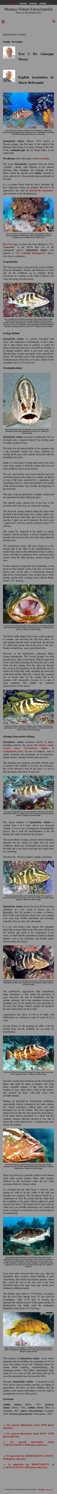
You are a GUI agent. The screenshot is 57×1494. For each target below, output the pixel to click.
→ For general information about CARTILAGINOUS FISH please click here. (28, 1443)
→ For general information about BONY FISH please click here (28, 1435)
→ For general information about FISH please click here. (28, 1426)
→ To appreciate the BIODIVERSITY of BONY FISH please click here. (28, 1457)
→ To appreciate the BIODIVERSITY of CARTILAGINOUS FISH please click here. (28, 1466)
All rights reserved (45, 1489)
